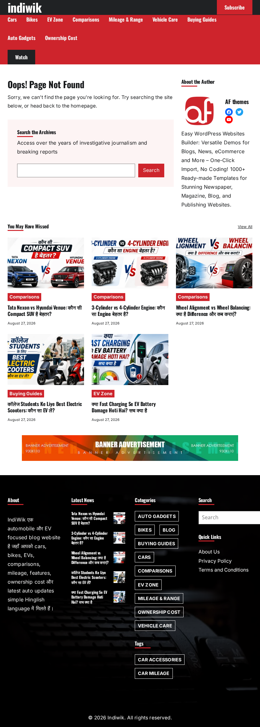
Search (151, 170)
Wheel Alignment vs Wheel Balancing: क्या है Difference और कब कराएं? (213, 311)
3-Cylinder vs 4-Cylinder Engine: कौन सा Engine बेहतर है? (128, 311)
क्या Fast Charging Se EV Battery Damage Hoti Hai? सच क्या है (123, 407)
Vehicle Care (155, 625)
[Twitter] (239, 112)
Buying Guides (26, 393)
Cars (144, 557)
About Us (209, 552)
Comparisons (24, 296)
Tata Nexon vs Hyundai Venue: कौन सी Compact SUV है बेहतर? (45, 311)
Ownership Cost (159, 612)
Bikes (145, 530)
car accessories (159, 659)
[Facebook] (229, 112)
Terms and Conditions (223, 570)
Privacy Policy (215, 561)
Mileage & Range (159, 598)
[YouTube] (229, 119)
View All (245, 226)
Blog (169, 530)
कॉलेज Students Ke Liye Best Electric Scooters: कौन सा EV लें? (45, 407)
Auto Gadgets (157, 516)
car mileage (154, 673)
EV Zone (103, 393)
